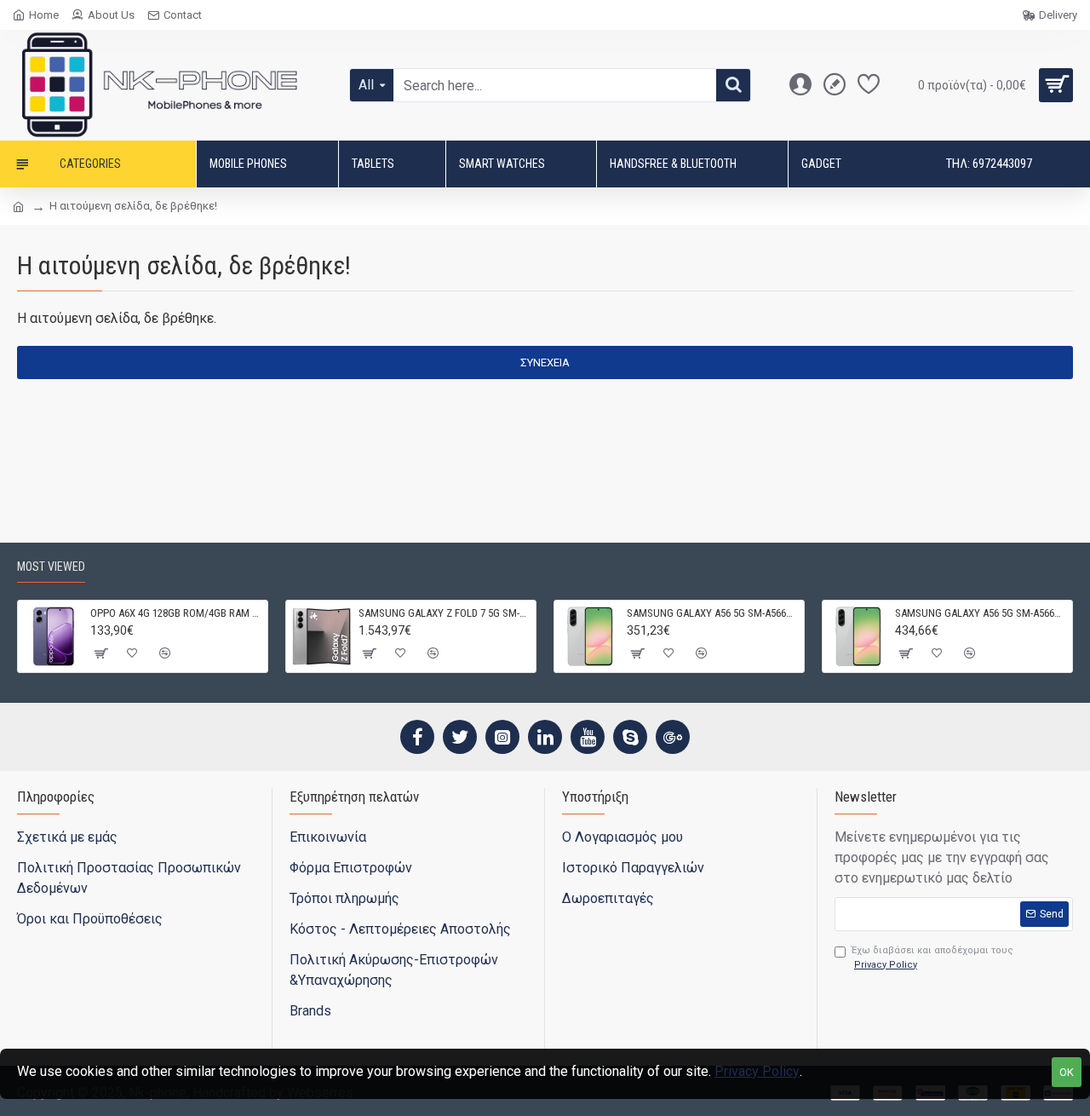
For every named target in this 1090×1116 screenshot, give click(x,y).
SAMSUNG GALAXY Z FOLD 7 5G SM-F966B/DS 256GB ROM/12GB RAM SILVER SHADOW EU (444, 613)
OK (1066, 1072)
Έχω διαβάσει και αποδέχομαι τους (932, 957)
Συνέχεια (545, 362)
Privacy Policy (757, 1071)
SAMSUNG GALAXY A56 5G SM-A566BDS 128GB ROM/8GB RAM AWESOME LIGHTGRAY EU (712, 613)
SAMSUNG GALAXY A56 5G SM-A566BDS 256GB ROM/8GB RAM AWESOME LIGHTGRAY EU (980, 613)
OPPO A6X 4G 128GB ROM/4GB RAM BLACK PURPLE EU (175, 613)
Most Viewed (51, 566)
